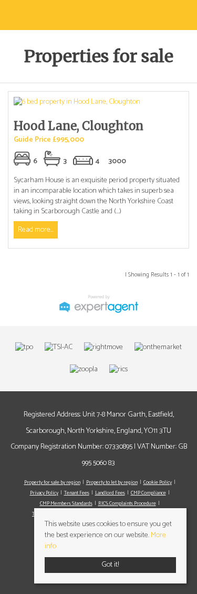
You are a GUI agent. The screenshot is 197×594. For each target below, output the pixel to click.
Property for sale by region (52, 482)
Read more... (36, 230)
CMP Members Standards (66, 503)
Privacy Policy (44, 493)
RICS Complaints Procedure (127, 503)
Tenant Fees (76, 493)
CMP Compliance (148, 493)
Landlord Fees (110, 493)
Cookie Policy (157, 482)
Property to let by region (112, 482)
